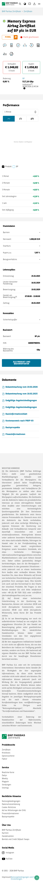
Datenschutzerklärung (11, 804)
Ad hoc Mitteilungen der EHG (14, 810)
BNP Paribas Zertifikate (11, 12)
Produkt (8, 167)
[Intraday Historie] (31, 45)
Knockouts (6, 753)
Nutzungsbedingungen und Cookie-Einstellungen (25, 878)
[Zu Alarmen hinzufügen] (25, 45)
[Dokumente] (38, 45)
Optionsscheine (8, 756)
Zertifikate (28, 12)
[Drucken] (11, 54)
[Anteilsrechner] (11, 45)
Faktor (4, 759)
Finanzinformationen (10, 814)
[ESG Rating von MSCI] (5, 54)
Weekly (5, 779)
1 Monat (7, 112)
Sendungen (6, 785)
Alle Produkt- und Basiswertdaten (21, 363)
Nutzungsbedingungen (11, 801)
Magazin (5, 782)
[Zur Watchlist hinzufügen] (18, 45)
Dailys (4, 776)
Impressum (6, 877)
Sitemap (5, 788)
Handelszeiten (8, 836)
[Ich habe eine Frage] (5, 45)
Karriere (5, 833)
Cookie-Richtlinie (9, 807)
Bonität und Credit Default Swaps (15, 839)
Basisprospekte (8, 817)
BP (23, 79)
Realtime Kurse (8, 773)
